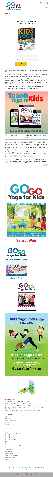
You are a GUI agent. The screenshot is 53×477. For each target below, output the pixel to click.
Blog (43, 467)
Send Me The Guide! (21, 63)
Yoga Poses (8, 459)
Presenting (8, 443)
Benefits (7, 418)
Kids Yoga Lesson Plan (11, 436)
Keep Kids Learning (10, 432)
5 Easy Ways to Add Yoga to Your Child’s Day (17, 401)
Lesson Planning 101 (10, 438)
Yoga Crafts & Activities (11, 455)
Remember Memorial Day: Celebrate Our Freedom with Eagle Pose (23, 410)
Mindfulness (8, 442)
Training (37, 467)
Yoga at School (9, 453)
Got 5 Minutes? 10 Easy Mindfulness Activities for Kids (19, 405)
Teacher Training (9, 449)
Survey (7, 447)
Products (28, 467)
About (14, 467)
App (6, 416)
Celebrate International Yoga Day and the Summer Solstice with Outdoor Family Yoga (24, 408)
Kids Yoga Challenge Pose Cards (13, 434)
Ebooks (21, 467)
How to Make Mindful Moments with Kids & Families (19, 403)
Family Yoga (8, 424)
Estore (7, 422)
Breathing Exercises (10, 420)
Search (26, 469)
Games (7, 430)
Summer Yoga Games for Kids (13, 445)
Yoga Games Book (10, 457)
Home (9, 467)
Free (6, 426)
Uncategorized (9, 451)
